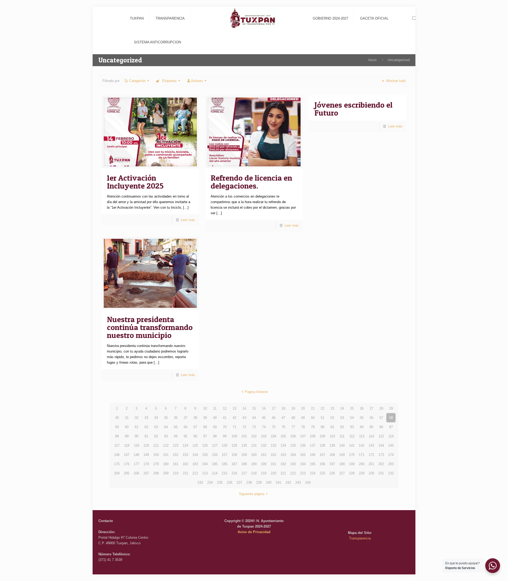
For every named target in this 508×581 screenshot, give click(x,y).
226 (332, 473)
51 (322, 418)
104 (273, 436)
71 (234, 427)
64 (166, 427)
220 (273, 473)
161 (263, 455)
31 (127, 418)
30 (117, 418)
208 (156, 473)
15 (254, 408)
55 (362, 418)
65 (176, 427)
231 (381, 473)
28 (381, 408)
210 (175, 473)
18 (283, 408)
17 (273, 408)
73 (254, 427)
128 (224, 445)
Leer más (188, 220)
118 (126, 445)
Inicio (372, 60)
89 (127, 436)
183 (195, 464)
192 (283, 464)
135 (293, 445)
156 (214, 455)
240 (268, 482)
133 (273, 445)
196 (322, 464)
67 (195, 427)
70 (224, 427)
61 (136, 427)
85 (371, 427)
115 (381, 436)
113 (361, 436)
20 (303, 408)
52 (332, 418)
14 (244, 408)
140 (342, 445)
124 (185, 445)
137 (312, 445)
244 (308, 482)
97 (205, 436)
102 (254, 436)
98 (215, 436)
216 (234, 473)
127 (214, 445)
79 (313, 427)
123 (175, 445)
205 (126, 473)
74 (264, 427)
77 (293, 427)
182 (185, 464)
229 (361, 473)
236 (229, 482)
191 (273, 464)
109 (322, 436)
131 (254, 445)
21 (313, 408)
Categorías (137, 81)
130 (244, 445)
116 (391, 436)
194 (303, 464)
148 (136, 455)
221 (283, 473)
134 (283, 445)
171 (361, 455)
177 (136, 464)
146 (117, 455)
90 (136, 436)
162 (273, 455)
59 (117, 427)
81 (332, 427)
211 (185, 473)
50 (313, 418)
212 (195, 473)
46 (273, 418)
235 (220, 482)
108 (312, 436)
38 (195, 418)
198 (342, 464)
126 (205, 445)
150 (156, 455)
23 (332, 408)
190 (263, 464)
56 (371, 418)
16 (264, 408)
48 (293, 418)
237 (239, 482)
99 (224, 436)
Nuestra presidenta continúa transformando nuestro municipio (150, 327)
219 (263, 473)
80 (322, 427)
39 (205, 418)
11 (214, 408)
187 (234, 464)
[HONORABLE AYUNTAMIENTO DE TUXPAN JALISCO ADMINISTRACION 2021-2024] (254, 18)
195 (312, 464)
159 (244, 455)
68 (205, 427)
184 (205, 464)
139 (332, 445)
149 (146, 455)
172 (371, 455)
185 (214, 464)
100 (234, 436)
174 (391, 455)
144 (381, 445)
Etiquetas (169, 81)
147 (126, 455)
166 (312, 455)
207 (146, 473)
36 (176, 418)
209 (166, 473)
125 (195, 445)
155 (205, 455)
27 (371, 408)
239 (259, 482)
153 (185, 455)
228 (352, 473)
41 (224, 418)
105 (283, 436)
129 (234, 445)
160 (254, 455)
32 (136, 418)
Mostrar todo (395, 81)
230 (371, 473)
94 (176, 436)
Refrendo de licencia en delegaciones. (251, 181)
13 (234, 408)
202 (381, 464)
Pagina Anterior (256, 392)
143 (371, 445)
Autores (197, 81)
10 (205, 408)
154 (195, 455)
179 (156, 464)
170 (352, 455)
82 (342, 427)
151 (166, 455)
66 (185, 427)
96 (195, 436)
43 (244, 418)
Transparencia (360, 538)
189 (254, 464)
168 (332, 455)
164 (293, 455)
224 (312, 473)
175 (117, 464)
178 (146, 464)
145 (391, 445)
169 (342, 455)
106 (293, 436)
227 (342, 473)
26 (362, 408)
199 (352, 464)
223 (303, 473)
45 (264, 418)
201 (371, 464)
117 (117, 445)
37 (185, 418)
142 (361, 445)
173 (381, 455)
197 (332, 464)
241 (278, 482)
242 (288, 482)
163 (283, 455)
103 (263, 436)
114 (371, 436)
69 (215, 427)
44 (254, 418)
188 (244, 464)
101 (244, 436)
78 (303, 427)
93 (166, 436)
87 (391, 427)
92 (156, 436)
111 (341, 436)
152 (175, 455)
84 (362, 427)
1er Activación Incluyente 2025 (135, 181)
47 (283, 418)
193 (293, 464)
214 (214, 473)
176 (126, 464)
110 (332, 436)
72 (244, 427)
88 (117, 436)
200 (361, 464)
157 (224, 455)
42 (234, 418)
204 (117, 473)
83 (352, 427)
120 (146, 445)
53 (342, 418)
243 (298, 482)
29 (391, 408)
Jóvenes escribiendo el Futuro (353, 108)
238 (249, 482)
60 (127, 427)
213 (205, 473)
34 (156, 418)
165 (303, 455)
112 (352, 436)
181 (175, 464)
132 (263, 445)
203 (391, 464)
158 (234, 455)
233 (200, 482)
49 (303, 418)
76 (283, 427)
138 (322, 445)
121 (156, 445)
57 (381, 418)
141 (352, 445)
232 (391, 473)
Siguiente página (251, 494)
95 (185, 436)
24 (342, 408)
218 (254, 473)
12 (224, 408)
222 (293, 473)
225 (322, 473)
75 (273, 427)
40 (215, 418)
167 (322, 455)
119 (136, 445)
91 (146, 436)
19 (293, 408)
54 (352, 418)
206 (136, 473)
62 (146, 427)
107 (303, 436)
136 (303, 445)
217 (244, 473)
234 (210, 482)
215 (224, 473)
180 (166, 464)
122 (166, 445)
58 (391, 418)
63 (156, 427)
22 (322, 408)
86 (381, 427)
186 (224, 464)
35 (166, 418)
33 (146, 418)
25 (352, 408)
